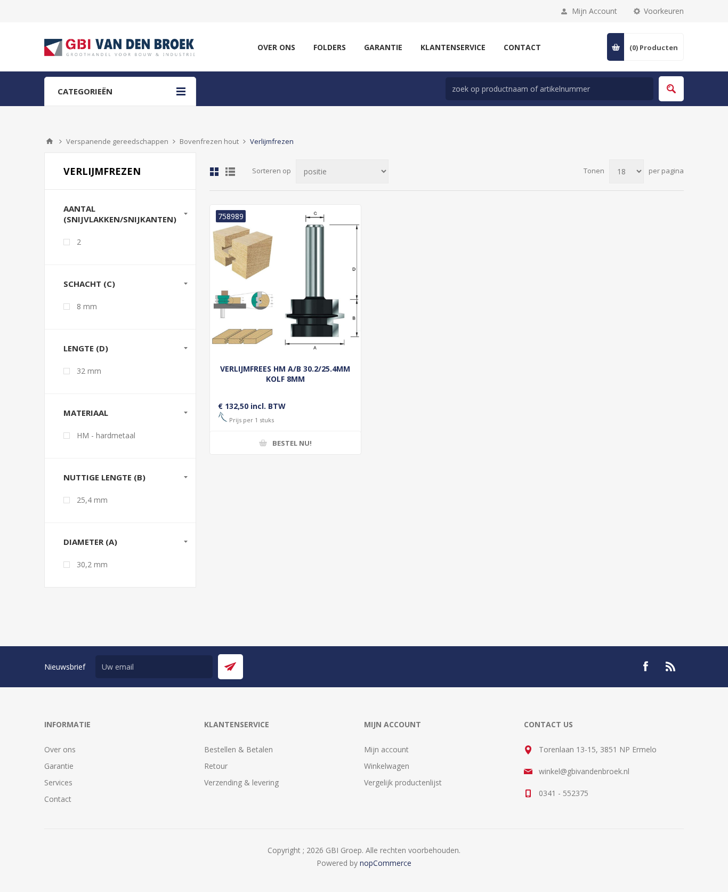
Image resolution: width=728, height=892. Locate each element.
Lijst (230, 171)
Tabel (214, 171)
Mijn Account (594, 11)
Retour (216, 766)
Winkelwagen (386, 766)
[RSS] (671, 666)
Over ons (60, 749)
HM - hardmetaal (106, 435)
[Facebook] (645, 666)
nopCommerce (385, 863)
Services (58, 782)
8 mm (87, 306)
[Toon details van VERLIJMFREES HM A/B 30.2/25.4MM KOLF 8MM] (285, 280)
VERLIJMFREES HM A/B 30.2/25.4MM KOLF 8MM (285, 374)
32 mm (89, 371)
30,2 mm (92, 564)
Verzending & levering (241, 782)
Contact (57, 799)
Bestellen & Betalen (238, 749)
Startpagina (49, 141)
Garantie (59, 766)
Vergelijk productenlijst (403, 782)
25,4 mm (92, 500)
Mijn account (386, 749)
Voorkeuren (664, 11)
